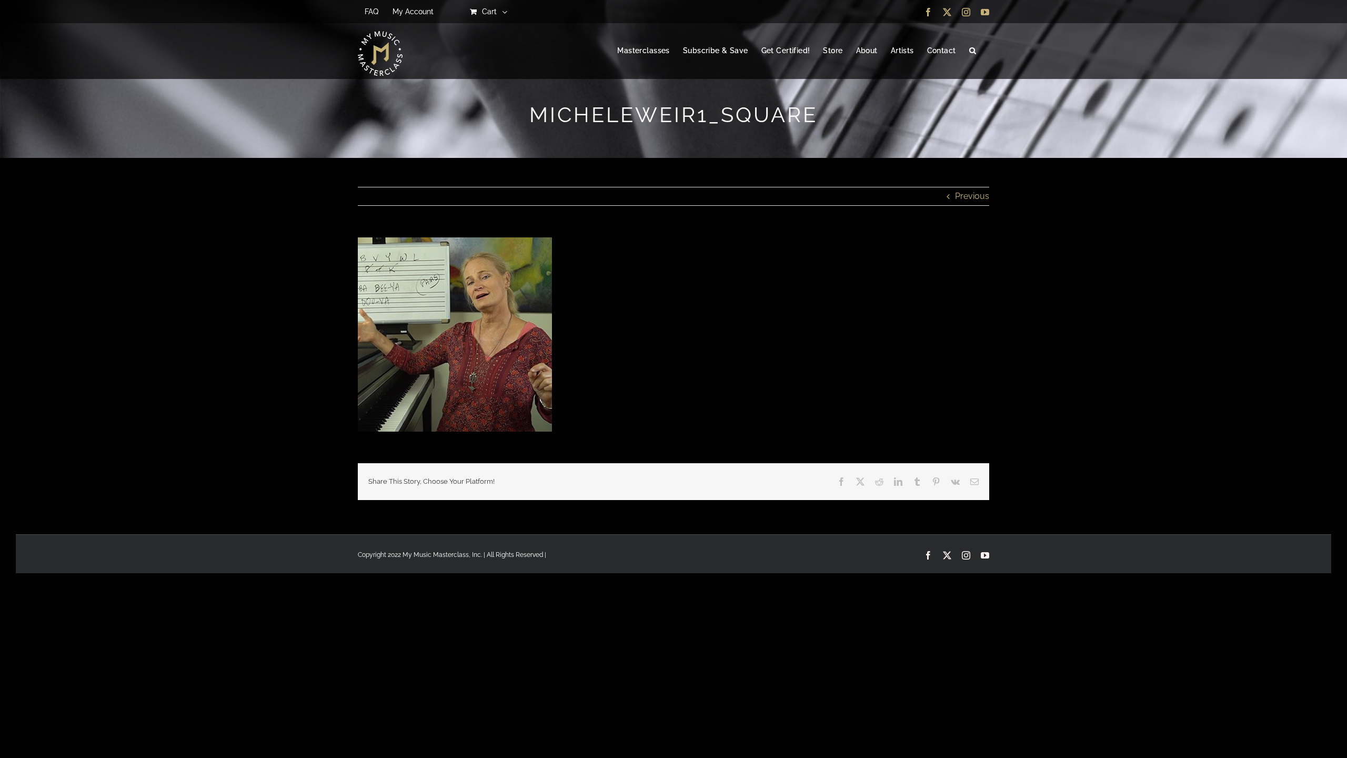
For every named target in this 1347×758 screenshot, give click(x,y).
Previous (972, 196)
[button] (972, 51)
